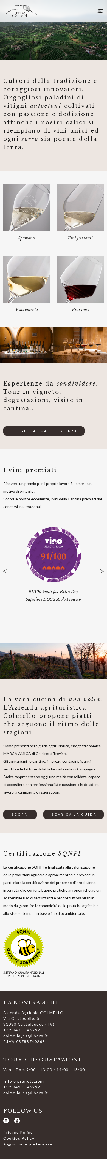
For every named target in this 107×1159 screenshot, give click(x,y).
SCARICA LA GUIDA (74, 814)
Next (99, 571)
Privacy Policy (18, 1132)
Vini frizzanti (80, 238)
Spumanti (26, 238)
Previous (7, 571)
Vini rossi (80, 309)
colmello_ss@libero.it (25, 1035)
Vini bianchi (27, 309)
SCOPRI (21, 814)
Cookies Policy (18, 1138)
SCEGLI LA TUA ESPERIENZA (44, 431)
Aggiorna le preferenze (27, 1144)
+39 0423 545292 (21, 1030)
